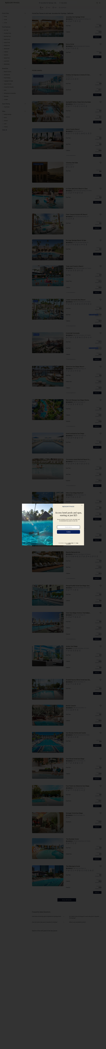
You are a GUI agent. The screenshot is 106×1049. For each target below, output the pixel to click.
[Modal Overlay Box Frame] (53, 524)
